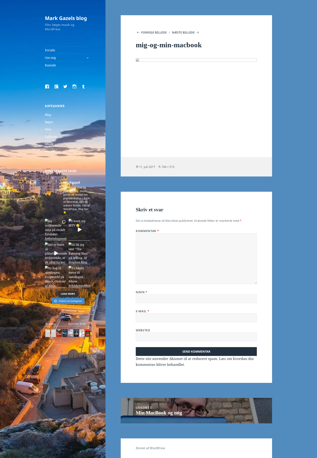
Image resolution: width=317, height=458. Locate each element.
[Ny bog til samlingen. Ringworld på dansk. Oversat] (56, 277)
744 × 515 (167, 167)
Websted (143, 330)
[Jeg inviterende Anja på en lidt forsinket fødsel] (56, 230)
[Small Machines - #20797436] (53, 333)
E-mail (142, 311)
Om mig (50, 58)
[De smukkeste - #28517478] (81, 333)
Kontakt (50, 65)
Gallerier (51, 137)
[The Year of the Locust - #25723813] (47, 333)
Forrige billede (154, 32)
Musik (49, 144)
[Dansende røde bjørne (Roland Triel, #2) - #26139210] (87, 333)
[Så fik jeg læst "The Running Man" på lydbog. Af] (79, 253)
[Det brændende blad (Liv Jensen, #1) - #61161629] (76, 333)
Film (48, 129)
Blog (48, 115)
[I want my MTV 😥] (79, 230)
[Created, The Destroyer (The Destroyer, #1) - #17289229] (59, 333)
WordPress (52, 151)
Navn (141, 292)
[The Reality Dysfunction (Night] (64, 333)
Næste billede (183, 32)
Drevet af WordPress (150, 448)
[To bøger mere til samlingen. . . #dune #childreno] (79, 277)
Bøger (49, 122)
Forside (50, 50)
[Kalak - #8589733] (70, 333)
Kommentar (147, 231)
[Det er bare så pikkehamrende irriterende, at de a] (56, 253)
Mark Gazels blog (66, 18)
